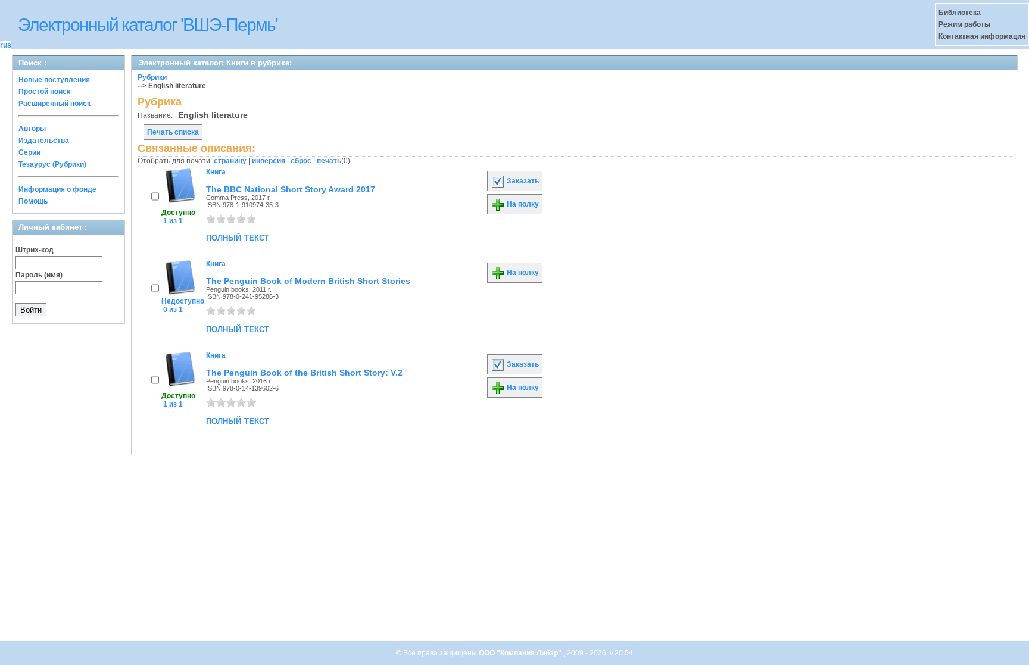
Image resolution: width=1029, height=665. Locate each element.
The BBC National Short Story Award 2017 (290, 189)
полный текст (237, 237)
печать (329, 161)
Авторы (32, 128)
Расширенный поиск (54, 103)
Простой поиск (44, 92)
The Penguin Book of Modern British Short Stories (308, 281)
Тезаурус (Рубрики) (52, 164)
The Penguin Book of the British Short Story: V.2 (304, 372)
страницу (230, 161)
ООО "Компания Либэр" (521, 653)
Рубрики (152, 77)
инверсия (268, 161)
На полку (522, 204)
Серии (29, 152)
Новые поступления (54, 80)
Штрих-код (34, 250)
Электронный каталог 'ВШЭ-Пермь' (147, 25)
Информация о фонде (57, 189)
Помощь (33, 201)
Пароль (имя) (39, 275)
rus (5, 45)
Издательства (43, 140)
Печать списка (173, 132)
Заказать (522, 181)
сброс (301, 161)
